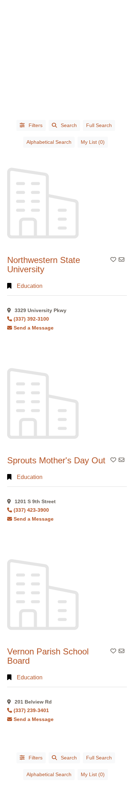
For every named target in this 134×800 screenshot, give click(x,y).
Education (30, 286)
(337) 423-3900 (31, 510)
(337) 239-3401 (31, 710)
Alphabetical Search (48, 142)
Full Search (99, 125)
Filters (35, 125)
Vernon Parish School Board (48, 656)
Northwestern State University (43, 264)
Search (69, 125)
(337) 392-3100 (31, 319)
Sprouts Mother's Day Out (56, 460)
